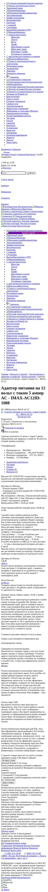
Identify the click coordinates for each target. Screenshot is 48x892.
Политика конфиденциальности (15, 877)
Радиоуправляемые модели (18, 116)
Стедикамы (11, 27)
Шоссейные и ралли (20, 47)
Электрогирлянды (14, 106)
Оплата (9, 467)
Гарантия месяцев (14, 428)
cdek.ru (4, 563)
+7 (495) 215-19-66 (12, 853)
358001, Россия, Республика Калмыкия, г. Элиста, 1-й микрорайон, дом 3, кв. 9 (23, 857)
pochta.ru (5, 583)
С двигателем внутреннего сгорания (23, 56)
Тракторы (10, 71)
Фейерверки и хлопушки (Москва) (22, 111)
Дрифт (14, 44)
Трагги (14, 39)
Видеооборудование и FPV (18, 30)
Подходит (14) (24, 417)
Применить (6, 149)
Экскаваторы (12, 68)
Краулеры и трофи (19, 51)
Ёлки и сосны (12, 99)
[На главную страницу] (9, 160)
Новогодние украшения (17, 108)
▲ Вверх (5, 890)
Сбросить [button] (16, 149)
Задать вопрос (8, 783)
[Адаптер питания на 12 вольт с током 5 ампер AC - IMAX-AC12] (24, 414)
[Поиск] (31, 173)
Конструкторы (13, 96)
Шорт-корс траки (19, 49)
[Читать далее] (7, 831)
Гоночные (10, 22)
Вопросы (12, 472)
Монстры (15, 37)
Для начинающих (14, 15)
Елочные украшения (15, 101)
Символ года (12, 104)
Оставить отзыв (8, 760)
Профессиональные (15, 18)
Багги (13, 42)
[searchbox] (13, 173)
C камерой (11, 25)
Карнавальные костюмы (17, 113)
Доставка (10, 464)
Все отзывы (6, 843)
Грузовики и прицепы (21, 54)
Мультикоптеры (13, 20)
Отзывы (11, 469)
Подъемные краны (14, 66)
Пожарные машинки (15, 73)
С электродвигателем (16, 35)
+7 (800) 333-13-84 (32, 853)
